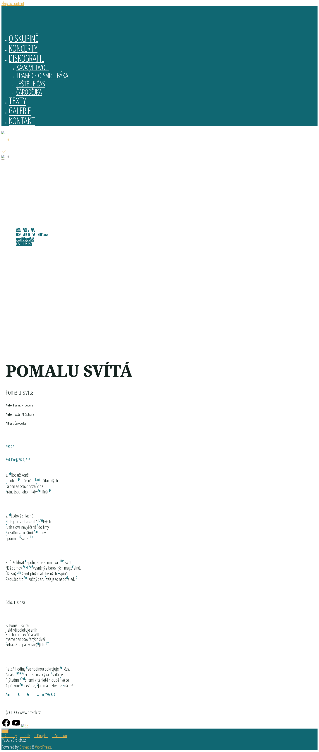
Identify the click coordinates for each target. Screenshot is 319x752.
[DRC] (5, 140)
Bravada (25, 747)
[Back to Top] (5, 731)
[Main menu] (2, 159)
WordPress (43, 747)
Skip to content (12, 4)
